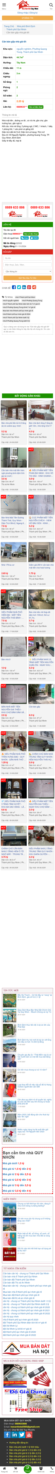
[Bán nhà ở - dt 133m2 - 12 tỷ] (14, 646)
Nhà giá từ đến (17, 1169)
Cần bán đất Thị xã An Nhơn (16, 1282)
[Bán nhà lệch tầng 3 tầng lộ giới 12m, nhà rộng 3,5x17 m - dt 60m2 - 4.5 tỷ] (41, 410)
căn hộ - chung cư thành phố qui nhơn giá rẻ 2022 (26, 1313)
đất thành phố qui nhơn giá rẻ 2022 (19, 1334)
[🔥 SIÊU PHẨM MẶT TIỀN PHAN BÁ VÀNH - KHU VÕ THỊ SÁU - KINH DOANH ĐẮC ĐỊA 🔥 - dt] (41, 457)
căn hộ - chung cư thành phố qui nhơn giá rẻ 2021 (26, 1310)
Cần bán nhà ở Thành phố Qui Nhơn (20, 1276)
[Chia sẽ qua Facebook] (14, 287)
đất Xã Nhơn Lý (10, 1325)
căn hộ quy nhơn (11, 1316)
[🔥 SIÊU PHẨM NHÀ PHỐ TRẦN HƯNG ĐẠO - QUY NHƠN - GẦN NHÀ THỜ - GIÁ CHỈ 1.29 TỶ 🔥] (14, 740)
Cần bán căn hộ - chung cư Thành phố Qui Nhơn (26, 1273)
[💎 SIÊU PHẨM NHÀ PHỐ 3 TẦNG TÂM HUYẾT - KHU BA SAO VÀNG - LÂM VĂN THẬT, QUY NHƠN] (14, 788)
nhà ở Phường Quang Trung (32, 300)
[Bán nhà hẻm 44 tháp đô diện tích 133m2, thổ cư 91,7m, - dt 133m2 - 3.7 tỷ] (41, 599)
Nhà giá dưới (13, 1163)
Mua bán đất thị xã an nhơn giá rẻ (18, 1298)
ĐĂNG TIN (28, 18)
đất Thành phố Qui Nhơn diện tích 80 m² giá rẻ (25, 1322)
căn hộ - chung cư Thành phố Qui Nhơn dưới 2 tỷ (26, 1304)
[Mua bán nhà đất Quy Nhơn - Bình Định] (27, 5)
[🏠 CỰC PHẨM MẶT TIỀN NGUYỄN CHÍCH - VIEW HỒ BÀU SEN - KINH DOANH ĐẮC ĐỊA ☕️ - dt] (41, 504)
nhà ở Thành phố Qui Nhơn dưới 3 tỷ (16, 317)
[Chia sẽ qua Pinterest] (29, 287)
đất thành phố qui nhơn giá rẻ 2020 (19, 1331)
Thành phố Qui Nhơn (33, 51)
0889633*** (22, 106)
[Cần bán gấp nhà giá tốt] (15, 211)
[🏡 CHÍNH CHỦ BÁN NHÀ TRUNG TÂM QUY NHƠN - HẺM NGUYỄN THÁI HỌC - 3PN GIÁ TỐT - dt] (41, 740)
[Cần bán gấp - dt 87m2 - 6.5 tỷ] (41, 693)
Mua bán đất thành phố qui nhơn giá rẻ (21, 1294)
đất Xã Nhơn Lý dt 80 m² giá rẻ (17, 1328)
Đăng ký (34, 12)
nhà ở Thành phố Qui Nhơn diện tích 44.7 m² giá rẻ (21, 304)
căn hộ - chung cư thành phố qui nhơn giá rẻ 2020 (26, 1307)
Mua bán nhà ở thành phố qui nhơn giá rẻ (18, 310)
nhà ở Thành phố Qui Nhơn (25, 297)
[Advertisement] (27, 173)
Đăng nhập (22, 12)
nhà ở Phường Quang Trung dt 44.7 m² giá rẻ (19, 307)
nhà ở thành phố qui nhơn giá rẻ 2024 (16, 314)
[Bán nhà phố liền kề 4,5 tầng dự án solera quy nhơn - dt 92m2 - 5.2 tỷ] (14, 410)
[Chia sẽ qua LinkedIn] (24, 287)
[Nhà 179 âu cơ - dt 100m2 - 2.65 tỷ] (14, 551)
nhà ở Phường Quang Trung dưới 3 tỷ (16, 321)
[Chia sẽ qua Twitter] (19, 287)
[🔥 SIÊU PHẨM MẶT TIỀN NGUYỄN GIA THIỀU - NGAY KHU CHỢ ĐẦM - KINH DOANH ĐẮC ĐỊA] (41, 788)
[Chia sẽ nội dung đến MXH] (34, 287)
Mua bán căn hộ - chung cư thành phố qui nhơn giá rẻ (27, 1287)
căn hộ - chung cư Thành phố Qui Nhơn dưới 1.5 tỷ (27, 1301)
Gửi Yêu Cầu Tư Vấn (27, 278)
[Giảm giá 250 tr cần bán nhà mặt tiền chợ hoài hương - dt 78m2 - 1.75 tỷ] (41, 551)
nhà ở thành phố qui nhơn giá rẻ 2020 (20, 1319)
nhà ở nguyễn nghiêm (11, 300)
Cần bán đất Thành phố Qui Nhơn (19, 1279)
